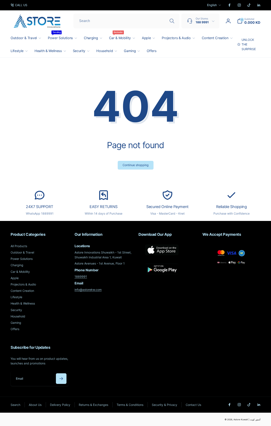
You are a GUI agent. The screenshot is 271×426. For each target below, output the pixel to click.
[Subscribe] (61, 378)
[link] (19, 5)
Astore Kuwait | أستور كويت (247, 419)
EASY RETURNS (104, 206)
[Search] (172, 21)
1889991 (81, 276)
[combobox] (126, 21)
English (212, 5)
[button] (248, 21)
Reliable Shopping (231, 206)
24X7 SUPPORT (39, 206)
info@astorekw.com (88, 289)
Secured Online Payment (167, 206)
